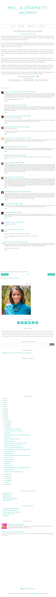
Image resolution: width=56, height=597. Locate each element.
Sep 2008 (7, 427)
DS (32, 78)
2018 (4, 400)
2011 (4, 412)
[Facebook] (19, 322)
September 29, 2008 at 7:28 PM (22, 138)
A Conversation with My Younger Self (12, 512)
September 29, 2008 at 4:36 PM (18, 105)
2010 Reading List (7, 495)
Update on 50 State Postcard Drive (12, 445)
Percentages (6, 515)
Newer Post (4, 274)
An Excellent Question (9, 451)
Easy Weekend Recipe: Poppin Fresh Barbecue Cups (17, 449)
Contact (41, 26)
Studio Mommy (36, 593)
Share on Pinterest (41, 80)
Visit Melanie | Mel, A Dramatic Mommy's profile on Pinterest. (17, 352)
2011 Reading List (7, 493)
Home (13, 26)
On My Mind (7, 432)
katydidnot (7, 222)
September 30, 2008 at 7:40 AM (16, 162)
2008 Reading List (7, 500)
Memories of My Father (8, 513)
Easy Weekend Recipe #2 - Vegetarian (13, 430)
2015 (4, 404)
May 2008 (7, 480)
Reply (5, 101)
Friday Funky (7, 463)
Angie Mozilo (7, 146)
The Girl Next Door (9, 241)
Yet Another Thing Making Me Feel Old (13, 447)
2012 (4, 410)
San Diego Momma (9, 127)
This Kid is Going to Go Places (12, 439)
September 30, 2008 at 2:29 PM (15, 203)
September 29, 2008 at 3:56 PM (27, 91)
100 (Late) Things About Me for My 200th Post (13, 531)
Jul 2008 (7, 476)
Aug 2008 (7, 474)
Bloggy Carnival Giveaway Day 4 (16, 524)
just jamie (6, 229)
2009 (4, 417)
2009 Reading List (7, 496)
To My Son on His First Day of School (13, 471)
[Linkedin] (33, 322)
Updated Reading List (9, 441)
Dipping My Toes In (9, 459)
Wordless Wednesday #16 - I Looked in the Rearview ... (18, 434)
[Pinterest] (26, 322)
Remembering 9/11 (8, 453)
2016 (4, 402)
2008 (4, 419)
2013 (4, 408)
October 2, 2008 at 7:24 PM (16, 222)
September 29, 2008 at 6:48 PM (23, 116)
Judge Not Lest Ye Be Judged (10, 510)
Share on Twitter (28, 80)
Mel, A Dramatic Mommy (28, 10)
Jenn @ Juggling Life (9, 116)
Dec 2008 (7, 420)
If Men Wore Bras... (9, 465)
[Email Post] (37, 76)
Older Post (51, 274)
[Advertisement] (28, 550)
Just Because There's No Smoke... (12, 428)
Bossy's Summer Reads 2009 (10, 498)
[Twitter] (22, 322)
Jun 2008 (7, 478)
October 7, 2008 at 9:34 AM (20, 241)
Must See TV (7, 437)
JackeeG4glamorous (9, 191)
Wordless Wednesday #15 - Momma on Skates (15, 443)
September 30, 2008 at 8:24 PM (14, 212)
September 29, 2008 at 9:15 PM (18, 155)
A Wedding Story (8, 461)
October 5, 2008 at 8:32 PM (16, 229)
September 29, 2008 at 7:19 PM (21, 127)
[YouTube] (37, 322)
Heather (6, 162)
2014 (4, 406)
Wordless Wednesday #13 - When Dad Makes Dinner (17, 467)
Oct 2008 (7, 424)
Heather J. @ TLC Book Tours (11, 91)
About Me (21, 26)
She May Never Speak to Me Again (11, 508)
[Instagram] (30, 322)
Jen (5, 212)
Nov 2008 (7, 422)
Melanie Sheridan (8, 138)
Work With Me (31, 26)
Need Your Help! (8, 457)
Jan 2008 (7, 484)
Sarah (5, 203)
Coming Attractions (9, 469)
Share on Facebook (14, 80)
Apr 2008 (7, 482)
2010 (4, 415)
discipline (28, 78)
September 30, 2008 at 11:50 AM (23, 191)
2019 (4, 398)
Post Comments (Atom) (13, 277)
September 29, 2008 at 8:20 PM (18, 146)
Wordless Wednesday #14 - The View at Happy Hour (17, 455)
